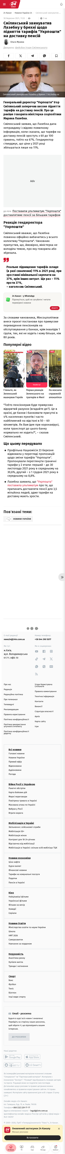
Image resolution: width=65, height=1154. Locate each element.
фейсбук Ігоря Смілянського (31, 47)
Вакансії (38, 707)
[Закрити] (59, 1128)
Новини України (17, 757)
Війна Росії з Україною (22, 784)
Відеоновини (15, 766)
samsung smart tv (33, 1065)
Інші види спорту (17, 997)
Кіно (11, 892)
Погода (12, 774)
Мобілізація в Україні (21, 823)
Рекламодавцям (11, 710)
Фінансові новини (18, 870)
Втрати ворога (16, 813)
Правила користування (14, 715)
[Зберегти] (56, 55)
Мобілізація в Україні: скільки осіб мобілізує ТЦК (33, 848)
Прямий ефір (15, 762)
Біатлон (12, 992)
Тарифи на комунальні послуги (24, 874)
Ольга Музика (17, 42)
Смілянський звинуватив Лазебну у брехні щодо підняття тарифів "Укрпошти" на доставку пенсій (48, 13)
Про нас (7, 685)
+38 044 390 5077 (43, 639)
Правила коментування (46, 691)
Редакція (8, 690)
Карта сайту (40, 722)
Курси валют (15, 866)
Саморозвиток (16, 939)
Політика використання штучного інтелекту (15, 726)
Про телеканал (11, 700)
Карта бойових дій (18, 792)
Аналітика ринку (17, 958)
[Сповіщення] (61, 4)
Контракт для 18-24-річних (22, 839)
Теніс (11, 988)
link (36, 651)
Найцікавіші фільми (19, 896)
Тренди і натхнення (18, 966)
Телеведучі (9, 705)
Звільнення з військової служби (25, 827)
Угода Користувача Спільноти (43, 685)
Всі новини (15, 749)
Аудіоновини (15, 770)
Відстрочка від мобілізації (22, 843)
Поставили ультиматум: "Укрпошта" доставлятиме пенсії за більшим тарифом (32, 213)
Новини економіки (20, 858)
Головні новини (16, 753)
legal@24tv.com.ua (38, 1111)
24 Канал (7, 13)
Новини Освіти (17, 923)
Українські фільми (18, 901)
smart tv (12, 1065)
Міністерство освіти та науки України (27, 927)
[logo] (13, 4)
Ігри (37, 727)
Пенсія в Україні (17, 882)
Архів (37, 717)
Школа (12, 931)
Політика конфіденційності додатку (16, 733)
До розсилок (19, 1037)
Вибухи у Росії (16, 809)
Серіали (12, 913)
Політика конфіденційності (16, 720)
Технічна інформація (44, 696)
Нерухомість (16, 954)
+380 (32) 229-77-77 (21, 1107)
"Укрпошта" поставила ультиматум (29, 483)
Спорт (12, 976)
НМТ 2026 (13, 935)
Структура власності (44, 712)
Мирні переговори (18, 796)
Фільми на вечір (17, 905)
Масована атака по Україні (22, 805)
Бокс (11, 980)
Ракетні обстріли (17, 788)
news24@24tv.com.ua (14, 639)
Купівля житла (16, 962)
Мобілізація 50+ (16, 831)
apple (33, 1056)
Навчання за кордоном (20, 944)
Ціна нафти (14, 862)
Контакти (39, 702)
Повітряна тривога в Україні (23, 800)
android (12, 1056)
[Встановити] (32, 1133)
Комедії (12, 909)
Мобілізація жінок (18, 835)
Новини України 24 (24, 13)
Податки (13, 878)
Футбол (12, 984)
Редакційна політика (13, 695)
